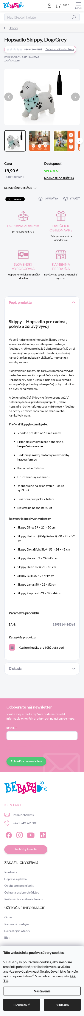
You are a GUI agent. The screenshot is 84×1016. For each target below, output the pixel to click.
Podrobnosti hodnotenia (59, 49)
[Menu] (78, 5)
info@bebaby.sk (23, 815)
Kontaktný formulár (25, 849)
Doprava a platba (15, 879)
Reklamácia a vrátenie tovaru (23, 899)
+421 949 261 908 (25, 823)
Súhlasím (62, 1005)
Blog (7, 937)
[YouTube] (31, 834)
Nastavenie (42, 991)
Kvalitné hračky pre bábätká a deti (41, 647)
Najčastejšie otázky (17, 931)
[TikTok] (42, 834)
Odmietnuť (22, 1005)
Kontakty (10, 872)
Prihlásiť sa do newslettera (26, 761)
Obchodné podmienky (19, 885)
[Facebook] (8, 834)
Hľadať (74, 17)
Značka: (12, 60)
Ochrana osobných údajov (21, 892)
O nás (8, 917)
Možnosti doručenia (59, 178)
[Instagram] (19, 834)
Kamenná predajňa (16, 924)
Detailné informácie (18, 187)
